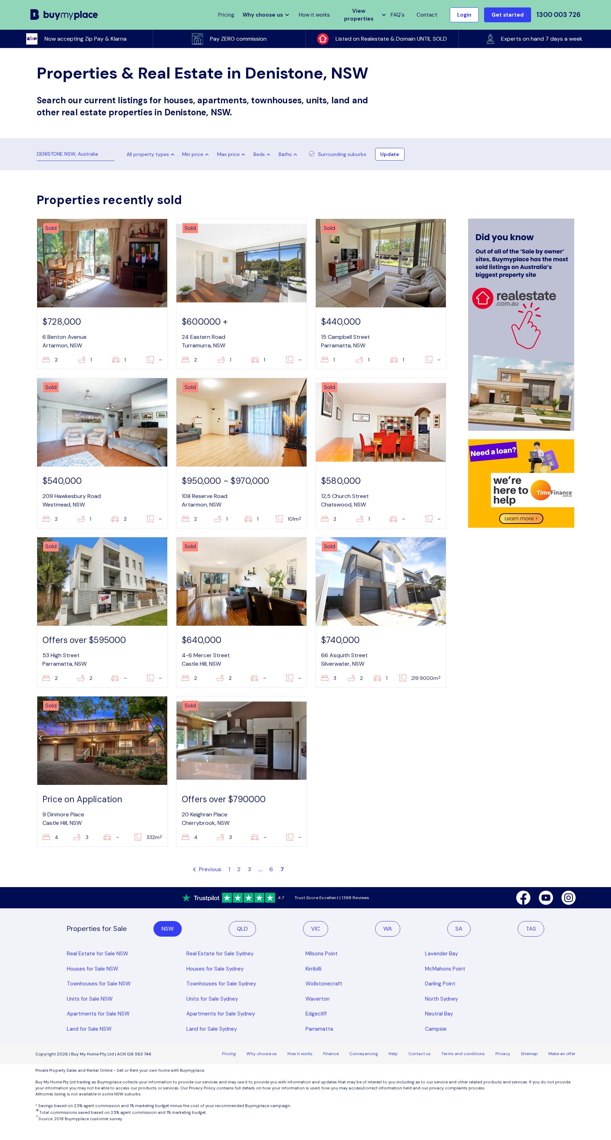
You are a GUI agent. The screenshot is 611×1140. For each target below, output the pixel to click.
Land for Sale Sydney (211, 1028)
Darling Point (440, 983)
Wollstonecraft (324, 983)
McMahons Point (445, 968)
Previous (209, 869)
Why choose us (261, 1054)
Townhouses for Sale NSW (99, 983)
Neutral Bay (439, 1013)
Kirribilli (313, 968)
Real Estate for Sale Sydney (220, 953)
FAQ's (398, 14)
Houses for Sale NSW (92, 968)
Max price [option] (228, 154)
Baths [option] (285, 154)
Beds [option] (259, 154)
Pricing (229, 1054)
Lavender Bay (441, 953)
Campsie (436, 1028)
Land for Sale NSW (89, 1028)
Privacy (502, 1054)
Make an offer (562, 1054)
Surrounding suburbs (342, 154)
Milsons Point (322, 953)
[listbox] (197, 154)
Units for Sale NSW (90, 998)
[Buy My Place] (64, 15)
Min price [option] (192, 154)
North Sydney (441, 998)
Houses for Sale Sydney (215, 968)
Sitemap (529, 1054)
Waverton (318, 998)
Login (464, 14)
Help (393, 1054)
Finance (331, 1054)
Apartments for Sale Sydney (220, 1013)
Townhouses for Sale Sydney (221, 983)
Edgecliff (316, 1013)
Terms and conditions (463, 1054)
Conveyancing (363, 1054)
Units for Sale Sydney (212, 998)
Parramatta (319, 1028)
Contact (427, 14)
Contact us (419, 1054)
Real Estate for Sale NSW (97, 953)
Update (389, 154)
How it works (314, 14)
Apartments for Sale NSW (98, 1013)
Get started (507, 14)
